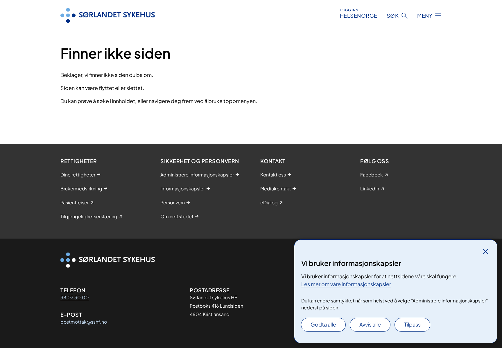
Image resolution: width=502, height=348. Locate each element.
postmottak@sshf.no (83, 322)
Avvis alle (370, 324)
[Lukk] (485, 251)
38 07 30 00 (74, 297)
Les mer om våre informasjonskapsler (346, 284)
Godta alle (323, 324)
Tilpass (412, 324)
